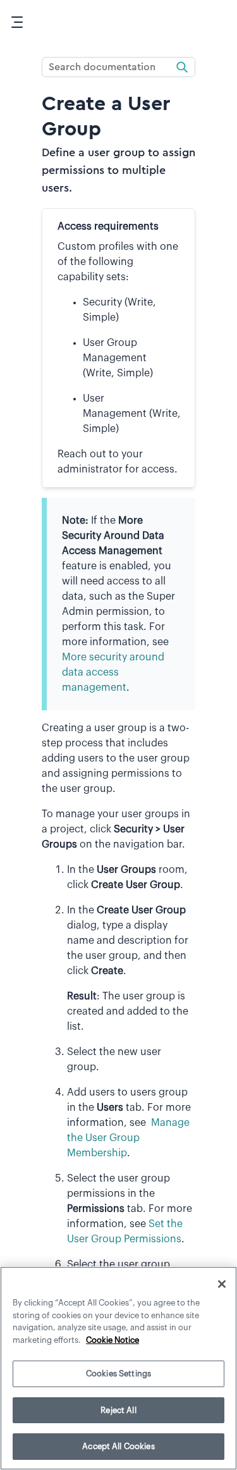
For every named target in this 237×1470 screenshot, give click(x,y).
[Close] (222, 1284)
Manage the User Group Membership (128, 1138)
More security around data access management (113, 672)
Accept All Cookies (118, 1446)
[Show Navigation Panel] (17, 22)
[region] (118, 1368)
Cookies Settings (118, 1373)
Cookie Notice (112, 1340)
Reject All (118, 1410)
